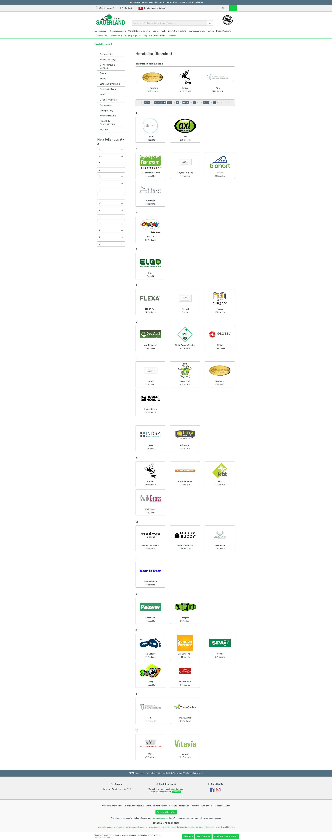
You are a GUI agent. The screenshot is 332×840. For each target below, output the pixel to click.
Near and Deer (150, 581)
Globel (220, 345)
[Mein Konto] (223, 8)
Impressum (184, 806)
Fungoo (219, 309)
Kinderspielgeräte (108, 115)
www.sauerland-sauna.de (136, 827)
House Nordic (150, 409)
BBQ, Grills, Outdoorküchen (107, 122)
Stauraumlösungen (108, 59)
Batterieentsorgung (220, 806)
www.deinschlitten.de (225, 827)
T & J (218, 88)
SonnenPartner (185, 654)
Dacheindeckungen (109, 89)
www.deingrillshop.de (205, 827)
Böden (103, 94)
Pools (102, 78)
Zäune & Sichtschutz (110, 84)
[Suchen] (210, 23)
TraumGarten (185, 718)
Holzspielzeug (106, 110)
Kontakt (177, 792)
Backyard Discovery (150, 173)
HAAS (150, 381)
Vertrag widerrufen (166, 812)
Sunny (150, 682)
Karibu (185, 88)
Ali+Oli (150, 136)
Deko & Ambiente (108, 99)
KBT (220, 481)
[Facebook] (212, 789)
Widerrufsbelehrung (134, 806)
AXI (185, 136)
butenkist (150, 200)
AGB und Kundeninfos (112, 806)
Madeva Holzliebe (150, 545)
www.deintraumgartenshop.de (110, 827)
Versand (195, 806)
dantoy (150, 237)
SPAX (219, 654)
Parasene (150, 618)
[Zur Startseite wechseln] (110, 19)
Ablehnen (188, 836)
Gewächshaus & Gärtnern (107, 66)
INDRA (150, 445)
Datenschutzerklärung (156, 806)
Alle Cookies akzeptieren (225, 836)
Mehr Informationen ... (103, 837)
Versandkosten (159, 818)
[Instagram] (218, 789)
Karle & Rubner (185, 481)
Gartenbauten (106, 54)
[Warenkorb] (234, 7)
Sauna (103, 73)
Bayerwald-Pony (185, 173)
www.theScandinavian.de (183, 827)
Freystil (185, 309)
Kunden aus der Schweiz (155, 8)
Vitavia (185, 754)
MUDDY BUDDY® (185, 545)
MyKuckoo (220, 545)
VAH (150, 754)
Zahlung (205, 806)
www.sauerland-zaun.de (159, 827)
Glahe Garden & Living (185, 345)
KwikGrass (150, 509)
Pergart (185, 618)
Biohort (219, 173)
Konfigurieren (203, 836)
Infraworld (185, 445)
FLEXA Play (150, 309)
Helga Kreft (185, 381)
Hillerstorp (153, 88)
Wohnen (104, 129)
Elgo (150, 273)
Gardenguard (150, 345)
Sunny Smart (185, 682)
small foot (150, 654)
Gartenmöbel (106, 105)
